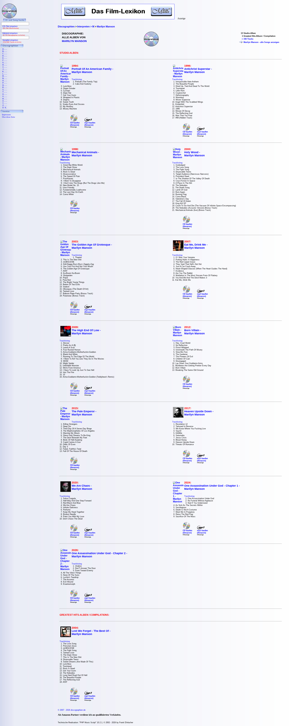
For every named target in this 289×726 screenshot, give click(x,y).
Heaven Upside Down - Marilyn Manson (198, 413)
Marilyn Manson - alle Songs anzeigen (261, 42)
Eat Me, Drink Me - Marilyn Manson (196, 246)
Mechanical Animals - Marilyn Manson (85, 154)
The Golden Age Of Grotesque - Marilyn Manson (92, 246)
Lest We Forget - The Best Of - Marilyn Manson (91, 632)
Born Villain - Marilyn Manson (194, 332)
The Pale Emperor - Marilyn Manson (84, 413)
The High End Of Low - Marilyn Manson (86, 332)
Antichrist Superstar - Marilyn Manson (198, 70)
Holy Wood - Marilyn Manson (194, 154)
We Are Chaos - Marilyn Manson (82, 487)
